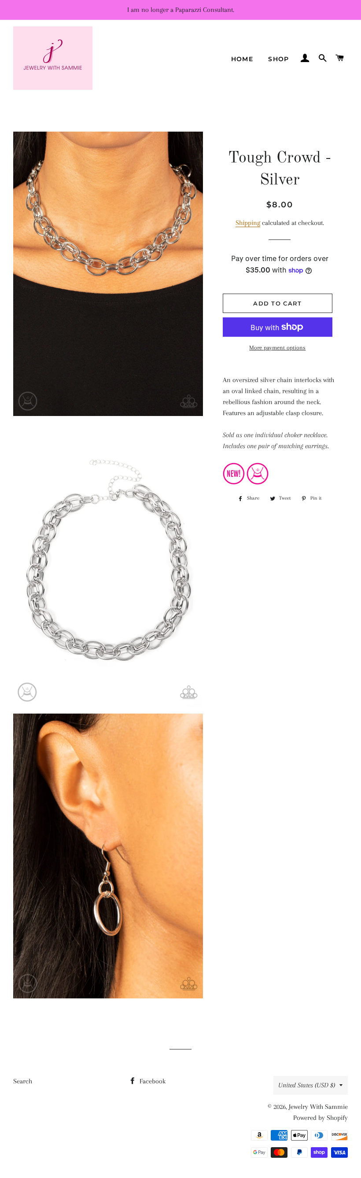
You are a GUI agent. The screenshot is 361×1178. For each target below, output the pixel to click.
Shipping (248, 223)
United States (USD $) (306, 1085)
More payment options (277, 347)
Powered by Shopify (320, 1118)
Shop (278, 59)
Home (242, 59)
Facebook (152, 1081)
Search (22, 1081)
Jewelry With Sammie (318, 1107)
